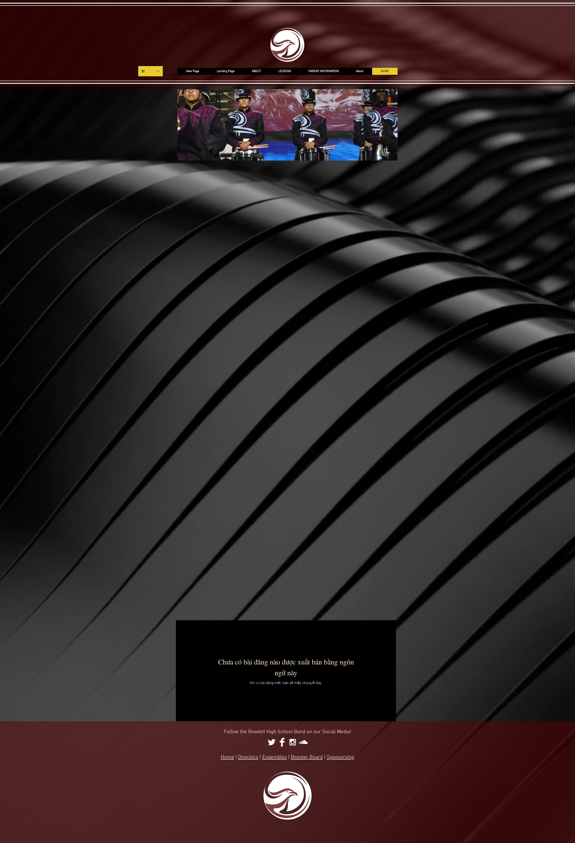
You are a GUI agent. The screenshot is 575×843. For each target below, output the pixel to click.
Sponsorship (340, 757)
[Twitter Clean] (271, 742)
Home (227, 757)
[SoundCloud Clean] (303, 742)
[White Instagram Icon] (292, 742)
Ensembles (274, 757)
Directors (248, 757)
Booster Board (307, 757)
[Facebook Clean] (282, 742)
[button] (256, 71)
